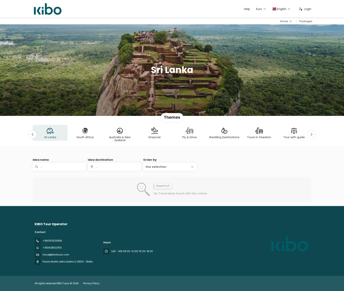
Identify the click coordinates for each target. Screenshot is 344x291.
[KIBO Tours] (289, 244)
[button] (33, 134)
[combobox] (114, 167)
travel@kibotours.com (56, 254)
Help (247, 9)
